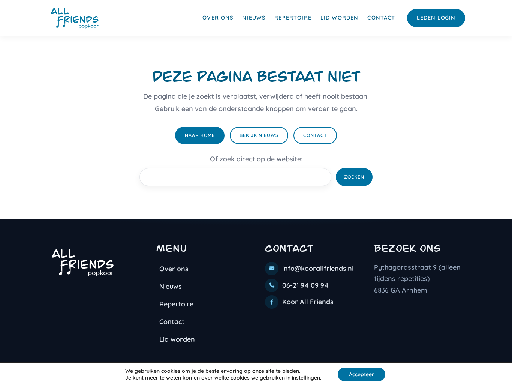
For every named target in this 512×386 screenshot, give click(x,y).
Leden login (436, 17)
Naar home (200, 135)
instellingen (306, 377)
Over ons (217, 17)
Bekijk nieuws (259, 135)
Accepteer (361, 374)
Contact (381, 17)
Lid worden (339, 17)
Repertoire (292, 17)
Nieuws (253, 17)
